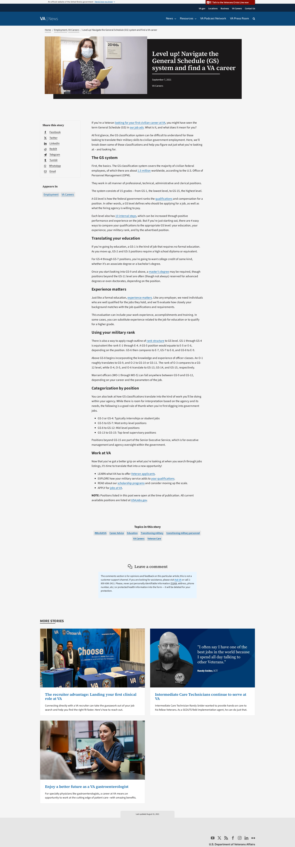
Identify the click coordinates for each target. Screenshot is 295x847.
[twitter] (219, 838)
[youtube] (212, 838)
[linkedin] (246, 838)
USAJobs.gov (139, 500)
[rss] (226, 838)
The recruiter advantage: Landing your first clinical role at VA (90, 696)
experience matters (140, 297)
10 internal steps (125, 216)
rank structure (155, 341)
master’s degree (159, 272)
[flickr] (253, 838)
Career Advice (117, 533)
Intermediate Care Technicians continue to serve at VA (200, 696)
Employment (51, 194)
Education (132, 533)
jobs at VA (116, 488)
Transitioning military (152, 533)
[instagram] (240, 838)
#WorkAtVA (100, 533)
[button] (254, 19)
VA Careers (68, 194)
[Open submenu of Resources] (194, 18)
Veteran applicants (143, 474)
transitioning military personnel (183, 533)
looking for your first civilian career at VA (140, 123)
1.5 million (144, 170)
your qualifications (162, 478)
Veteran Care (154, 538)
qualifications (163, 199)
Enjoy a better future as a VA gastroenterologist (86, 786)
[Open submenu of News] (174, 18)
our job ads (137, 127)
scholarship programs (131, 483)
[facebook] (233, 838)
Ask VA (178, 579)
